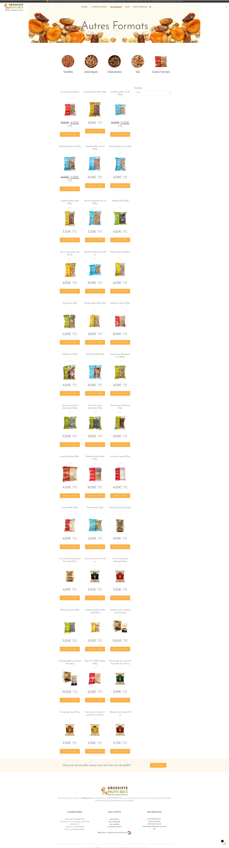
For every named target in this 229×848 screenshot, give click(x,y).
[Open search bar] (150, 7)
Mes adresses (114, 824)
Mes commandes (114, 821)
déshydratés (114, 72)
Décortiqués (91, 72)
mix (138, 72)
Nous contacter (154, 821)
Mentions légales (154, 824)
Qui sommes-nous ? (154, 819)
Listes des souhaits (114, 826)
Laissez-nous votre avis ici (117, 832)
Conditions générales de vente (154, 826)
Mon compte (114, 819)
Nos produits (158, 765)
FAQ (154, 829)
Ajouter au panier (70, 134)
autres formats (161, 72)
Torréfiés (68, 72)
